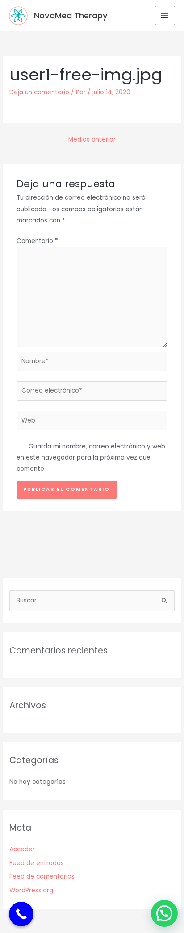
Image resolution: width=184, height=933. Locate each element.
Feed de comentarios (42, 876)
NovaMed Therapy (71, 15)
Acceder (22, 849)
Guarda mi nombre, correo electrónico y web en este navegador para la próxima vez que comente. (91, 457)
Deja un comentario (39, 92)
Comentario (37, 241)
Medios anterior (92, 139)
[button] (164, 913)
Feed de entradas (36, 863)
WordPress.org (31, 890)
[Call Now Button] (21, 914)
